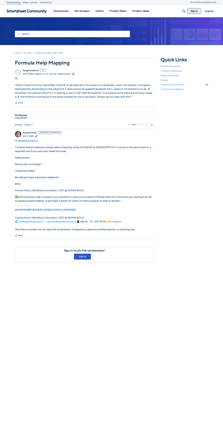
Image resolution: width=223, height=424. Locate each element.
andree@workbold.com (61, 221)
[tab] (21, 115)
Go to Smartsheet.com (203, 2)
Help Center (30, 2)
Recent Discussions (170, 66)
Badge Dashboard (169, 75)
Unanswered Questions (184, 84)
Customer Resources (171, 70)
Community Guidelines (172, 89)
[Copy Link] (73, 73)
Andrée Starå (29, 132)
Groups (164, 80)
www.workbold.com (30, 221)
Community (13, 2)
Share (19, 103)
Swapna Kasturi (31, 70)
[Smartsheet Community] (27, 11)
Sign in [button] (82, 256)
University (46, 2)
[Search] (184, 11)
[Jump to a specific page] (151, 124)
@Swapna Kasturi (28, 141)
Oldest (27, 124)
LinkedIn (117, 221)
